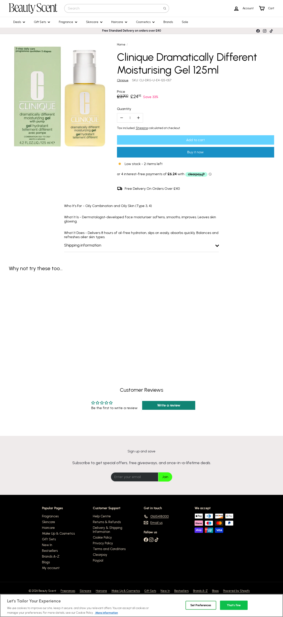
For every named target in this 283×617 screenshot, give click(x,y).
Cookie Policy (102, 537)
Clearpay (100, 555)
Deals (17, 22)
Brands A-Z (50, 556)
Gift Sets (40, 22)
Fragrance (66, 22)
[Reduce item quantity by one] (121, 118)
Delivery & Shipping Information (107, 530)
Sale (185, 22)
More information (106, 612)
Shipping (142, 128)
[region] (141, 605)
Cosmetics (143, 22)
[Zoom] (60, 96)
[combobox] (116, 8)
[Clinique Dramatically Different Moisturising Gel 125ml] (29, 316)
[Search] (164, 8)
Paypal (98, 560)
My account (51, 568)
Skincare (92, 22)
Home (121, 44)
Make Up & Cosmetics (58, 533)
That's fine (234, 605)
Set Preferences (200, 605)
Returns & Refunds (107, 522)
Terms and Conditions (109, 549)
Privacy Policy (103, 543)
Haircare (117, 22)
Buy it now (195, 152)
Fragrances (50, 516)
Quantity (124, 109)
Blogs (46, 562)
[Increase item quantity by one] (138, 118)
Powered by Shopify (236, 590)
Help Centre (102, 516)
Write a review (168, 405)
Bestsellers (50, 551)
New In (47, 545)
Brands (168, 22)
